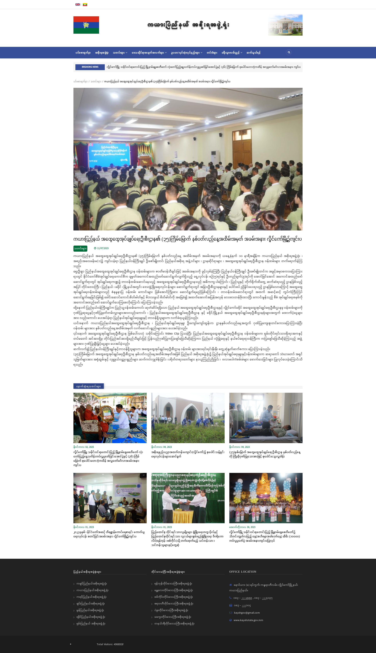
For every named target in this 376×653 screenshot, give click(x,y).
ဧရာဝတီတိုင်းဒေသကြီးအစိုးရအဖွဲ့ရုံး (174, 603)
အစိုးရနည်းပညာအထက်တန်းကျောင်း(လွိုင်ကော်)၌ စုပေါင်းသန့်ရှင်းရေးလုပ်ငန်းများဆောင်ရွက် (187, 454)
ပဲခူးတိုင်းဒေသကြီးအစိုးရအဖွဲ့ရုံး (171, 610)
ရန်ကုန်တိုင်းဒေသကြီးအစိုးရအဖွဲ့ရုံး (173, 583)
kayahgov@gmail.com (247, 613)
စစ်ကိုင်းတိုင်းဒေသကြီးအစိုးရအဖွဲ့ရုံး (174, 597)
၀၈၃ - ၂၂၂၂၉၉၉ (243, 598)
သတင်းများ (119, 52)
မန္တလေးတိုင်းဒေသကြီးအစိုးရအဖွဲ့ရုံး (174, 590)
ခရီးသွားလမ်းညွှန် (231, 52)
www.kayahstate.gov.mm (248, 620)
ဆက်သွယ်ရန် (253, 52)
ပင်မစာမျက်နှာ (83, 52)
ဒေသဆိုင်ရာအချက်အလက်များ (148, 52)
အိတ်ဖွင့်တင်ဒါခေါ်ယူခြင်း (119, 67)
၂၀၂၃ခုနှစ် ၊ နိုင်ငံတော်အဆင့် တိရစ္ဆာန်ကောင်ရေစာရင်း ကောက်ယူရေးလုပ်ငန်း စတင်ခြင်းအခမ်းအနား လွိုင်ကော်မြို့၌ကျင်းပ (109, 534)
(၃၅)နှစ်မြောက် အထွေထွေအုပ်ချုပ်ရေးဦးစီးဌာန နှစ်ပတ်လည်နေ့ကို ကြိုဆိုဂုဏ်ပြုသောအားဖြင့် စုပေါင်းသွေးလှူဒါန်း (264, 454)
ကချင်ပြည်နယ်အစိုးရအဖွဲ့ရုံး (92, 583)
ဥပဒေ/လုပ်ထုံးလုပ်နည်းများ (186, 52)
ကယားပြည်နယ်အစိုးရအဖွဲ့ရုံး (92, 590)
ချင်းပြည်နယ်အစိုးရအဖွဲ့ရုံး (91, 603)
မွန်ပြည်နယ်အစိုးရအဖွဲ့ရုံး (90, 610)
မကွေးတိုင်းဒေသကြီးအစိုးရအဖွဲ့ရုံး (173, 617)
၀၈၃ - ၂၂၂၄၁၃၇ (263, 598)
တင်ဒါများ (212, 52)
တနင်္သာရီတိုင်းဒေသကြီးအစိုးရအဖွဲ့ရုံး (174, 623)
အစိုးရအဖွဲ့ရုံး (102, 52)
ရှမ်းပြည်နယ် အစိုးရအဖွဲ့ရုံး (91, 623)
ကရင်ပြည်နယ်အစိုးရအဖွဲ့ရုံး (92, 597)
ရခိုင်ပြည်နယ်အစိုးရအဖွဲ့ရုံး (91, 617)
